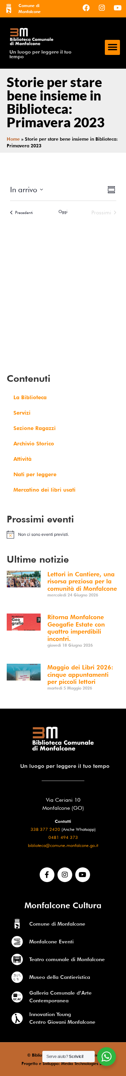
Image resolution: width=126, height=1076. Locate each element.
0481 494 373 (63, 837)
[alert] (63, 534)
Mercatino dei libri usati (44, 490)
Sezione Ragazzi (34, 428)
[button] (112, 47)
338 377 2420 (45, 829)
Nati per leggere (34, 474)
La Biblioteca (30, 397)
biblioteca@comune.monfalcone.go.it (63, 845)
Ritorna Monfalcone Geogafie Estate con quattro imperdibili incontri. (76, 628)
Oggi (63, 211)
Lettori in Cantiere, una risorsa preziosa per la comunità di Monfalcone (82, 581)
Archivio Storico (33, 443)
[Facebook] (86, 8)
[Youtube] (118, 8)
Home (13, 139)
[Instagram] (102, 8)
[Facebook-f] (47, 874)
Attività (22, 459)
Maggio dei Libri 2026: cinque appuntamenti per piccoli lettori (80, 674)
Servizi (22, 413)
